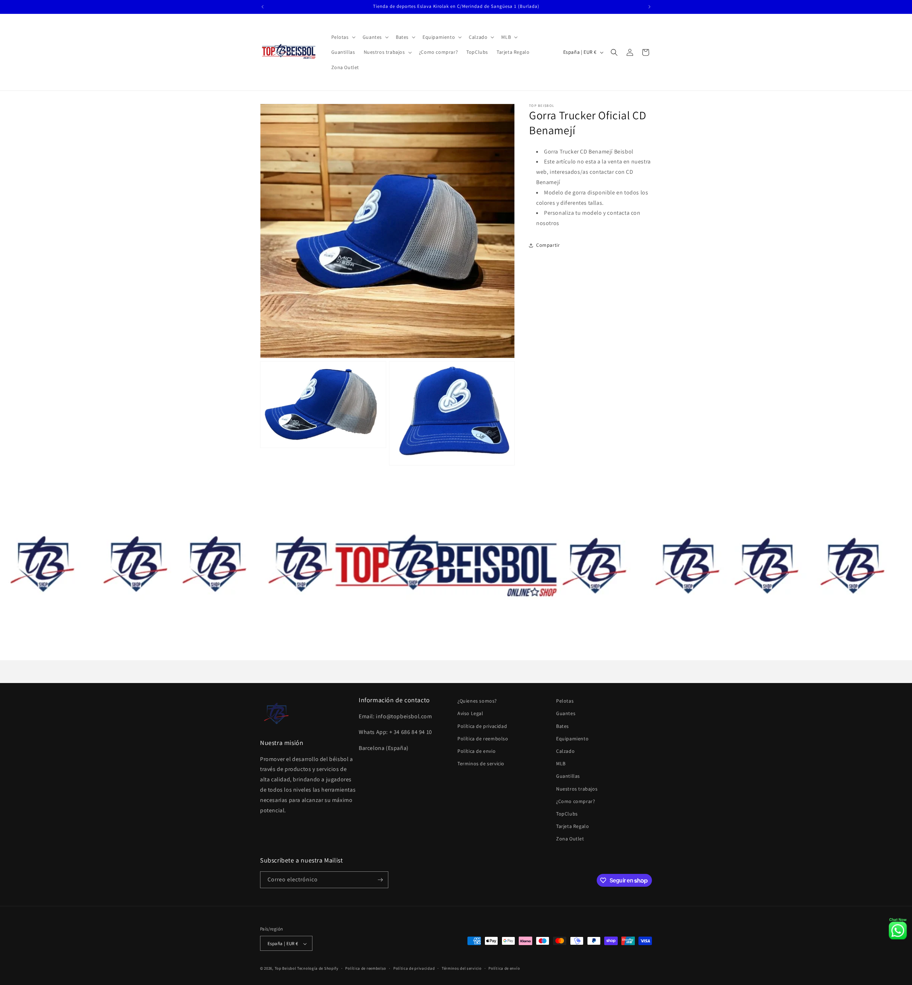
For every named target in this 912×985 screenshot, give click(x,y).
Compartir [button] (548, 245)
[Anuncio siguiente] (649, 7)
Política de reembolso (482, 738)
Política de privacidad (482, 726)
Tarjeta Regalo (572, 826)
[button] (342, 37)
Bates (562, 726)
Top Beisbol (285, 968)
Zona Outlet (570, 839)
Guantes (565, 713)
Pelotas (565, 701)
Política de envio (476, 751)
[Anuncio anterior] (262, 7)
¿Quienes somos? (477, 701)
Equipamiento (572, 738)
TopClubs (567, 814)
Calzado (565, 751)
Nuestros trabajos (576, 789)
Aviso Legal (470, 713)
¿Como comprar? (575, 801)
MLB (561, 763)
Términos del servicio (462, 968)
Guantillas (568, 776)
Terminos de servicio (480, 763)
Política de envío (504, 968)
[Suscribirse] (380, 879)
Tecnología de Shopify (317, 968)
